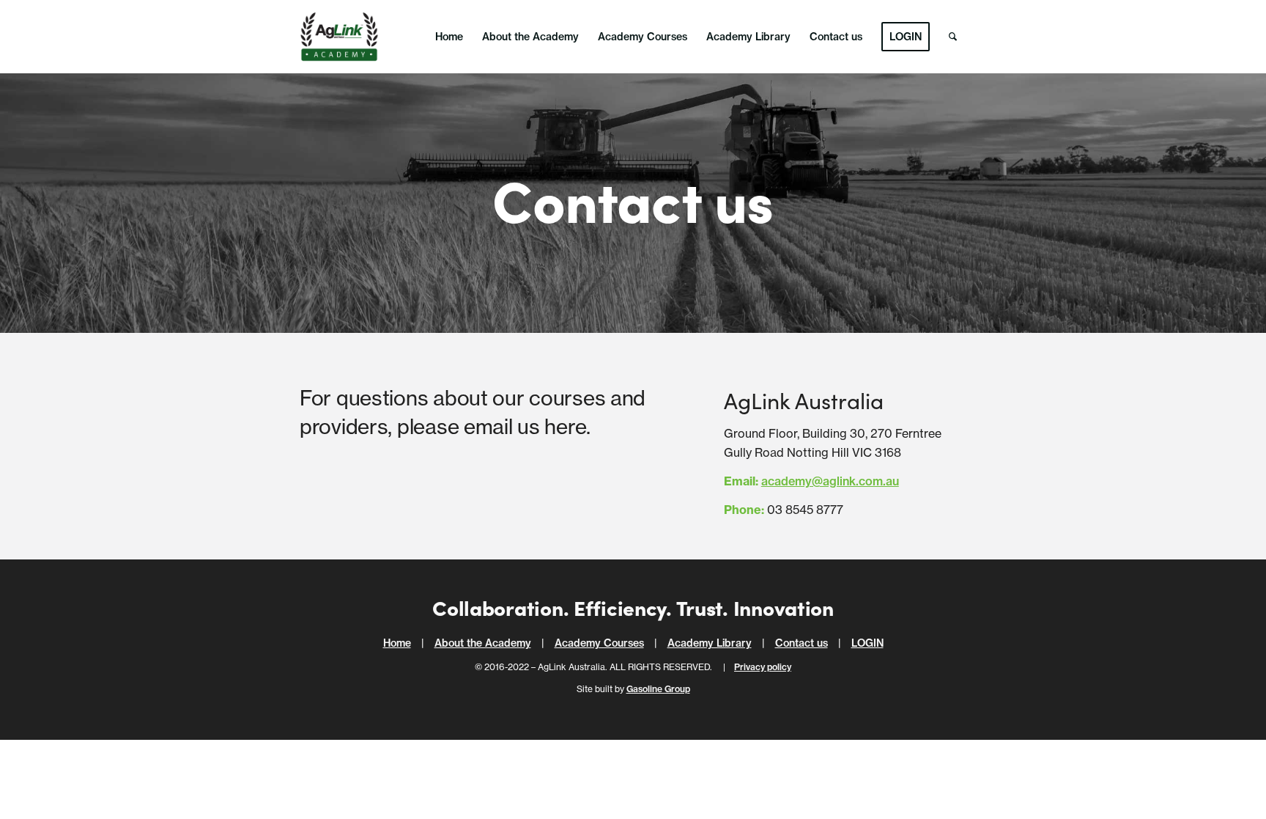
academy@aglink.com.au (830, 481)
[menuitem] (449, 36)
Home (397, 643)
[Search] (952, 36)
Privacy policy (762, 666)
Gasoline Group (658, 688)
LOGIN (867, 643)
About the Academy (482, 643)
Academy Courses (599, 643)
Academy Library (709, 643)
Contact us (801, 643)
